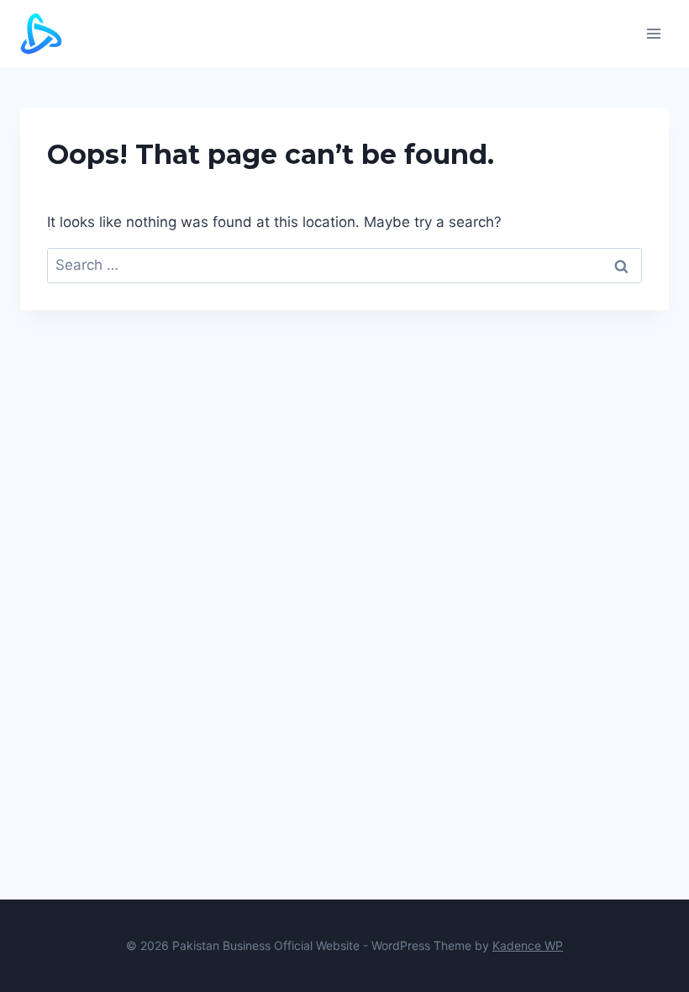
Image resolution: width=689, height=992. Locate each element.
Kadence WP (527, 945)
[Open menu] (653, 33)
